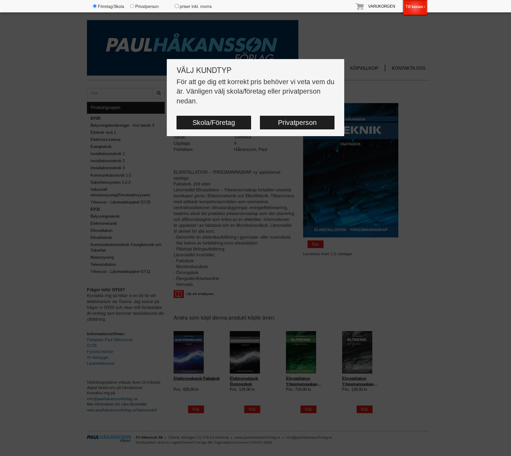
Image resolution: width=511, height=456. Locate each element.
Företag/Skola (110, 6)
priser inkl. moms (195, 6)
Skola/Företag (214, 122)
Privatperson (297, 122)
